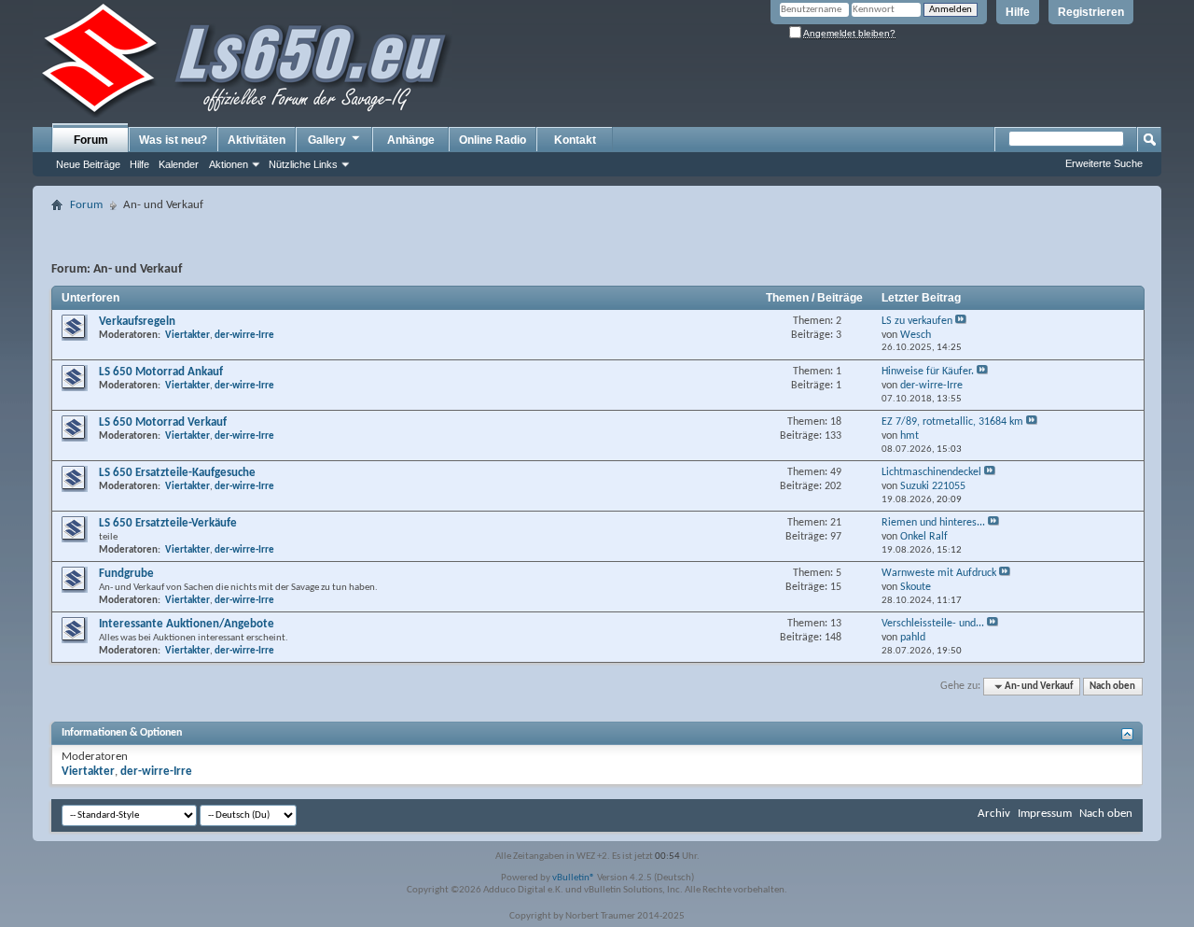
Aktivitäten (256, 140)
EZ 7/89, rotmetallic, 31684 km (952, 422)
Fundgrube (126, 574)
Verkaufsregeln (137, 322)
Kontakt (575, 140)
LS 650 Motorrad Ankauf (161, 372)
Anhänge (411, 140)
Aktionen (228, 164)
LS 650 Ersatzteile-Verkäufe (168, 523)
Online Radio (492, 140)
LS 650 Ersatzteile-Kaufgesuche (177, 473)
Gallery (327, 140)
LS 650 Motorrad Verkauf (163, 422)
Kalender (179, 164)
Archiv (994, 814)
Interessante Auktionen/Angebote (186, 624)
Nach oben (1112, 686)
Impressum (1045, 814)
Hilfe (1018, 12)
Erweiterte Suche (1104, 163)
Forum (91, 140)
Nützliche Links (303, 164)
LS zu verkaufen (917, 321)
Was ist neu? (173, 140)
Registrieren (1091, 12)
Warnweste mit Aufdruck (939, 573)
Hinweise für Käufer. (928, 371)
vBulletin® (573, 878)
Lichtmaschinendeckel (931, 472)
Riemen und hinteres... (933, 522)
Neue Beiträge (88, 164)
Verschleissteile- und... (933, 623)
